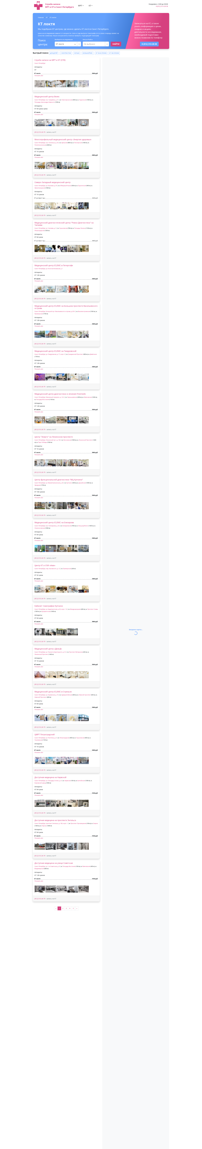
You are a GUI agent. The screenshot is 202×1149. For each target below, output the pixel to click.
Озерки (95, 823)
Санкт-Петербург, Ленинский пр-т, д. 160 (47, 440)
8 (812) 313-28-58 (162, 6)
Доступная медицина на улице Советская (54, 863)
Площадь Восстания (42, 399)
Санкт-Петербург (40, 63)
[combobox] (68, 44)
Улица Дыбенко (83, 526)
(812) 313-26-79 (40, 132)
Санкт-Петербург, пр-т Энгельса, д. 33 (46, 143)
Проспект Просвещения (78, 823)
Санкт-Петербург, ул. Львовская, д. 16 (46, 695)
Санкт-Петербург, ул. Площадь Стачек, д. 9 (48, 781)
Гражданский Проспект (75, 354)
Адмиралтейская (66, 695)
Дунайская (82, 483)
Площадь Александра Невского (45, 102)
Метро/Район (88, 40)
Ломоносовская (40, 528)
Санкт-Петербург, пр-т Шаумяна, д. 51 (46, 100)
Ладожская (82, 100)
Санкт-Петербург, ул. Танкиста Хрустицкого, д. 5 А (50, 652)
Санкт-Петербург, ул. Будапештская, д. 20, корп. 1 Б (51, 609)
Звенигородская (40, 188)
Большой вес (88, 53)
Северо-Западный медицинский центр (52, 182)
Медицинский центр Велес (47, 96)
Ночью (76, 53)
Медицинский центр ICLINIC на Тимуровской (55, 351)
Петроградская (39, 230)
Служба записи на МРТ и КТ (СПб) (50, 60)
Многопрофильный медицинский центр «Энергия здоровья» (63, 139)
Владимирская (39, 868)
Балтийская (81, 781)
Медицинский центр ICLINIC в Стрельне (53, 691)
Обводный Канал (65, 185)
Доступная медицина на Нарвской (50, 777)
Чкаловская (38, 740)
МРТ (80, 5)
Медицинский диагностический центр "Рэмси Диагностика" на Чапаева (64, 223)
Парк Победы (42, 442)
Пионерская (78, 143)
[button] (40, 83)
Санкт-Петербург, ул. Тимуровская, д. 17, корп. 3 (50, 354)
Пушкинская (82, 185)
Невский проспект (85, 695)
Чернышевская (72, 397)
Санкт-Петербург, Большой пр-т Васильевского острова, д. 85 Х (55, 311)
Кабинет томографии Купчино (49, 606)
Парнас (44, 826)
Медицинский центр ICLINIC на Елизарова (54, 522)
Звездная (37, 485)
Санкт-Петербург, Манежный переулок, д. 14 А (49, 397)
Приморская (39, 314)
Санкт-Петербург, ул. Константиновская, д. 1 (49, 269)
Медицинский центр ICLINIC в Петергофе (54, 265)
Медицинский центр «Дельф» (48, 648)
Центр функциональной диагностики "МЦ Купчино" (59, 479)
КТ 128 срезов (114, 53)
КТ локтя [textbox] (66, 44)
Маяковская (88, 397)
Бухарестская (46, 611)
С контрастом (66, 53)
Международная (75, 609)
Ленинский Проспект (85, 440)
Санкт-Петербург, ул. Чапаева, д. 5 (45, 228)
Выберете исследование (64, 40)
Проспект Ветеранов (75, 652)
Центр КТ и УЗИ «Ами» (45, 565)
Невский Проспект (41, 697)
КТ (90, 5)
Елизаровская (66, 526)
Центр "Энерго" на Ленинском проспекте (54, 437)
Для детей (53, 53)
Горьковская (63, 228)
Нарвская (67, 781)
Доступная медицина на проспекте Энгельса (55, 820)
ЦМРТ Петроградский (45, 734)
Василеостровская (84, 311)
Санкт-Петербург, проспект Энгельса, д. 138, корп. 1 (51, 823)
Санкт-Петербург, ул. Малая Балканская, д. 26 (49, 483)
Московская (67, 440)
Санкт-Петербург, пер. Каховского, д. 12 (47, 568)
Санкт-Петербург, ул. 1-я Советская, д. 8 (47, 866)
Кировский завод (40, 783)
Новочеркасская (66, 100)
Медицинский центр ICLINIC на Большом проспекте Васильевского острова (66, 307)
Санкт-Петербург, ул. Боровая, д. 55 (46, 185)
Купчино (69, 483)
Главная (41, 17)
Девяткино (93, 354)
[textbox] (96, 44)
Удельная (64, 143)
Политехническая (40, 145)
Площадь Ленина (79, 228)
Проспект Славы (92, 609)
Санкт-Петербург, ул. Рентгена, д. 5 (46, 738)
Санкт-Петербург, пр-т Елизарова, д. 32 (47, 526)
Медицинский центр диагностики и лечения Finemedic (60, 394)
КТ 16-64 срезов (101, 53)
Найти (115, 44)
